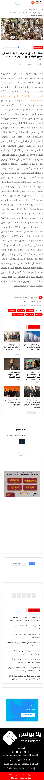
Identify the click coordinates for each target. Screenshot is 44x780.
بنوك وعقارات (16, 755)
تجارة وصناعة (31, 9)
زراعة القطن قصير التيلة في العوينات (31, 305)
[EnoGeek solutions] (15, 778)
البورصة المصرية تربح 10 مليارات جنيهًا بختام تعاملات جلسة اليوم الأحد (23, 644)
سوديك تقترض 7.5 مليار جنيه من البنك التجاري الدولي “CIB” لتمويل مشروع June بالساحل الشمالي (24, 619)
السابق (37, 412)
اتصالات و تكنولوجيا (30, 764)
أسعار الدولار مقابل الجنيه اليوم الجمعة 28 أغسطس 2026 (26, 635)
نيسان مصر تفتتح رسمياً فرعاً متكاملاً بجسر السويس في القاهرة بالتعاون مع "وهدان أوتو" (24, 669)
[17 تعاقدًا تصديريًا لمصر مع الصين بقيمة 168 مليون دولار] (12, 391)
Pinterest (29, 314)
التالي (30, 412)
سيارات (6, 755)
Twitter (20, 310)
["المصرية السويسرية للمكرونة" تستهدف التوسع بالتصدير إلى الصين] (12, 364)
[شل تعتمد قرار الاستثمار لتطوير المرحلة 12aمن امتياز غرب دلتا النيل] (32, 336)
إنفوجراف (31, 768)
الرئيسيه (40, 10)
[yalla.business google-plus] (24, 595)
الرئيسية (35, 755)
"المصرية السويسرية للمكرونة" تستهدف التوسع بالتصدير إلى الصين (13, 376)
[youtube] (19, 595)
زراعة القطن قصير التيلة (21, 297)
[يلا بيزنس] (36, 2)
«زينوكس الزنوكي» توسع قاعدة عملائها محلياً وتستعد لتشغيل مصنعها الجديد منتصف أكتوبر (32, 377)
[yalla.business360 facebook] (33, 595)
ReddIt (38, 314)
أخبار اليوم (27, 755)
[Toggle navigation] (4, 3)
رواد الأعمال (15, 759)
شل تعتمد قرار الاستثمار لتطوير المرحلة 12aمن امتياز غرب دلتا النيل (32, 347)
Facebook (29, 310)
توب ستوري (34, 297)
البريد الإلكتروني (17, 314)
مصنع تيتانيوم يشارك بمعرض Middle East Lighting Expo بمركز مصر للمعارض (32, 403)
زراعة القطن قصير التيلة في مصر (32, 301)
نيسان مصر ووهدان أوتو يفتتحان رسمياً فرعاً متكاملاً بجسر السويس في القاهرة (26, 661)
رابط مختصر (22, 429)
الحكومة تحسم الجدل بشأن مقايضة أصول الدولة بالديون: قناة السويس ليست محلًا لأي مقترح (24, 677)
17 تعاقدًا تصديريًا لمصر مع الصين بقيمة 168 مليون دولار (12, 402)
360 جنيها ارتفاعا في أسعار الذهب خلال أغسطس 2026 (24, 627)
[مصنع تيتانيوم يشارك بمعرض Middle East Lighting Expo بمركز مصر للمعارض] (32, 391)
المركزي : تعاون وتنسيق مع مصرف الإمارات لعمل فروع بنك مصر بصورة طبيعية (24, 652)
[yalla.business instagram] (14, 595)
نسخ (22, 442)
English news (12, 768)
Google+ (11, 310)
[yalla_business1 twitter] (29, 595)
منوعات (17, 764)
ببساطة (22, 768)
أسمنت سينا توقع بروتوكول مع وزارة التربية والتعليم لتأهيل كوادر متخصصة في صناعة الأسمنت (12, 349)
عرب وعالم (8, 764)
